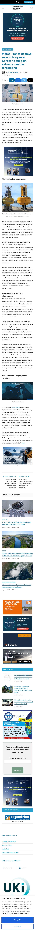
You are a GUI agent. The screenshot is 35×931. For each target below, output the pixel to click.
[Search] (31, 8)
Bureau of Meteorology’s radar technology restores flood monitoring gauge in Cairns (17, 555)
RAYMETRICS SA (17, 821)
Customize (17, 926)
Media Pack (5, 849)
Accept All (17, 920)
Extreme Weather (8, 49)
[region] (17, 913)
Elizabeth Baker (13, 72)
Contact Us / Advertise (9, 842)
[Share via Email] (30, 80)
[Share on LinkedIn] (12, 80)
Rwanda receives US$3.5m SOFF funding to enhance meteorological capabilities (10, 484)
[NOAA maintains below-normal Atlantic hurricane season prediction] (17, 571)
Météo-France (15, 407)
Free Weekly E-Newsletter (10, 853)
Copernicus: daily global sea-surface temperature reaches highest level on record (23, 677)
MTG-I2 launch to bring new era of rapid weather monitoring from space (16, 523)
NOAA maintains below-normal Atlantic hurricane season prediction (16, 586)
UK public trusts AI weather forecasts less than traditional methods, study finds (23, 702)
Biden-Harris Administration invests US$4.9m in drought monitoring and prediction (26, 484)
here (23, 443)
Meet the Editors (7, 845)
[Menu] (3, 8)
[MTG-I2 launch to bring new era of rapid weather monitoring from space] (17, 508)
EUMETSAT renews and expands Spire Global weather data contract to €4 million (23, 689)
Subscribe (28, 2)
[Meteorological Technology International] (17, 8)
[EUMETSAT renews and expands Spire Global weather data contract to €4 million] (7, 689)
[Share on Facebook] (18, 80)
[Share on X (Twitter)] (24, 80)
